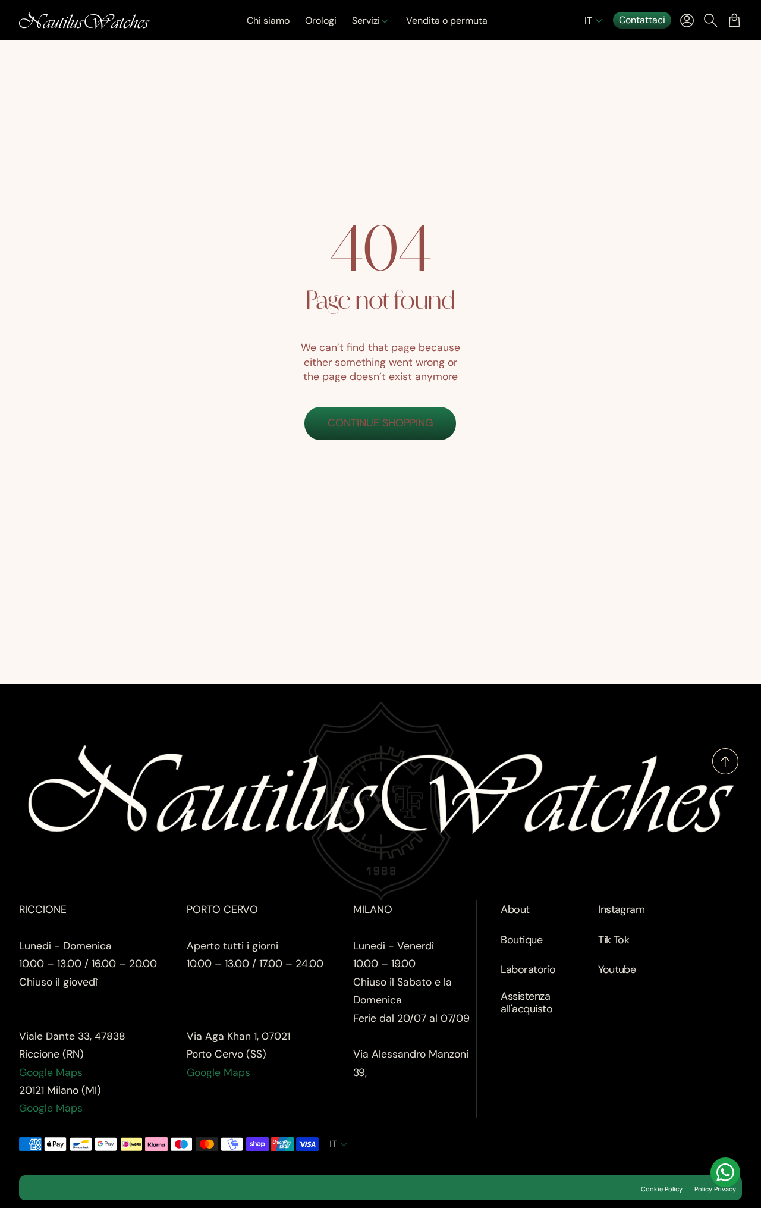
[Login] (686, 20)
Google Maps (51, 1072)
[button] (594, 20)
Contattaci (642, 20)
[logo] (84, 20)
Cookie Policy (662, 1189)
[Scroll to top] (725, 770)
